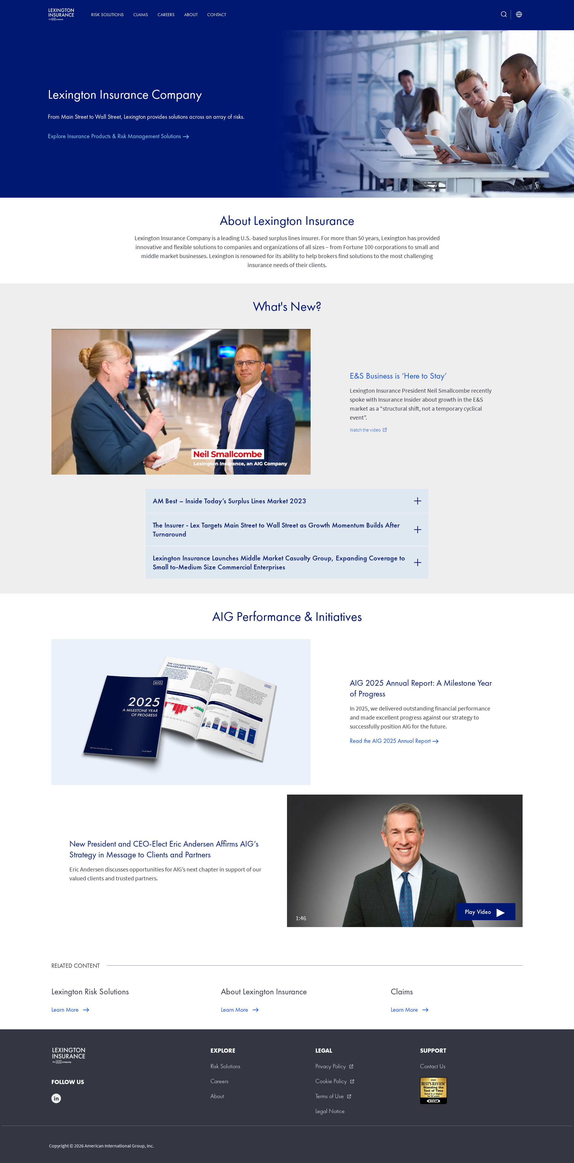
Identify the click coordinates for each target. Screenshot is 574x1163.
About (191, 14)
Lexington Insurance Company (125, 94)
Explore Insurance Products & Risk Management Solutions (114, 136)
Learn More (65, 1009)
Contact (216, 14)
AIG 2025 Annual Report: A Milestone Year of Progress (421, 688)
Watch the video (368, 430)
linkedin (56, 1098)
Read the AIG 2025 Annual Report (390, 741)
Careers (166, 14)
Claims (140, 14)
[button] (405, 861)
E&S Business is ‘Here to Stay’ (398, 376)
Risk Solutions (107, 14)
